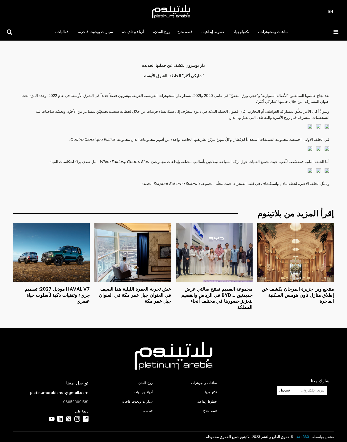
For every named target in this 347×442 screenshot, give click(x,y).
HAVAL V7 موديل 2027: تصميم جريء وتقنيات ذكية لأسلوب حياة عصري (57, 295)
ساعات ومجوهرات (273, 31)
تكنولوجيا (242, 31)
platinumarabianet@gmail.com (59, 393)
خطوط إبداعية (214, 31)
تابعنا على (82, 411)
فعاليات (63, 31)
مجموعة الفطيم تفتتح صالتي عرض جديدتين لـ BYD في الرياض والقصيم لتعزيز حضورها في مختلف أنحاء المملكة (217, 298)
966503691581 (76, 402)
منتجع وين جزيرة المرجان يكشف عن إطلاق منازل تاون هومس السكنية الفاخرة (298, 295)
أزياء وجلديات (133, 31)
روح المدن (162, 31)
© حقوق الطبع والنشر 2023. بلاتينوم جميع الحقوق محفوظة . (248, 436)
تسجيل (284, 390)
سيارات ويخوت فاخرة (96, 31)
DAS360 (303, 436)
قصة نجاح (184, 31)
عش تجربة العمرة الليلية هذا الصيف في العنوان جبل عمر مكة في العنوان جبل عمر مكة (135, 295)
